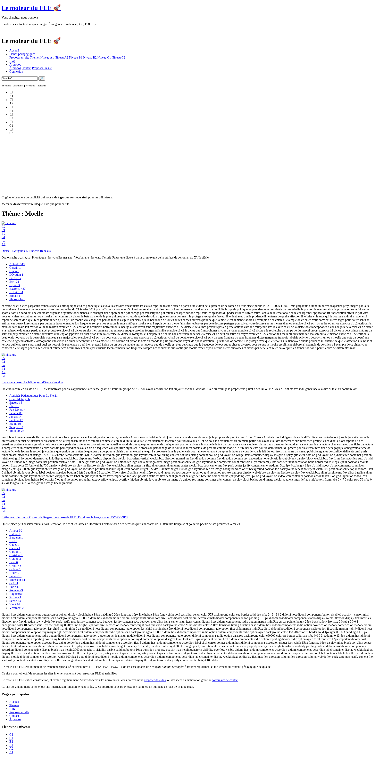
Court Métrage (19, 399)
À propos (15, 64)
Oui (13, 583)
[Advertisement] (119, 165)
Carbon (15, 551)
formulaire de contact (225, 680)
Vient (14, 604)
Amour (15, 530)
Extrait (16, 292)
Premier (16, 590)
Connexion (16, 71)
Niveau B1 (75, 57)
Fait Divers (17, 409)
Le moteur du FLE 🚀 (31, 7)
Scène (15, 600)
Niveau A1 (47, 57)
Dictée (15, 278)
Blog (12, 61)
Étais (14, 406)
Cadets (14, 548)
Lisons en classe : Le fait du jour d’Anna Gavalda (32, 382)
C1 (3, 230)
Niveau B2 (90, 57)
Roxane (15, 597)
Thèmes (35, 57)
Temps (16, 427)
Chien (14, 271)
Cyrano (15, 558)
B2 (3, 233)
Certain (15, 267)
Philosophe (17, 299)
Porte (14, 586)
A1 (3, 244)
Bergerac (16, 537)
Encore (15, 402)
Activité (17, 264)
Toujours (16, 430)
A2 (3, 240)
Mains (15, 423)
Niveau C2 (118, 57)
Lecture (16, 420)
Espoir (14, 285)
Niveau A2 (61, 57)
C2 (3, 226)
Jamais (15, 416)
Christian (16, 555)
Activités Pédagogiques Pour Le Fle (33, 395)
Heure (15, 572)
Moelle (14, 295)
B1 (3, 237)
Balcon (15, 534)
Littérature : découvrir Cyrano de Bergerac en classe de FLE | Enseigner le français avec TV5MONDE (65, 517)
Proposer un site (19, 57)
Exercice (17, 288)
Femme (15, 413)
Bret (13, 541)
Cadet (14, 544)
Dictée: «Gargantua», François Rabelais (26, 250)
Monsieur (17, 579)
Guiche (15, 569)
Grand (15, 565)
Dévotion (16, 274)
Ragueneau (17, 593)
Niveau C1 (104, 57)
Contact (26, 68)
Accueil (14, 50)
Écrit (14, 281)
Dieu (13, 562)
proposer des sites (155, 680)
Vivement (16, 608)
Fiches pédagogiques (22, 54)
